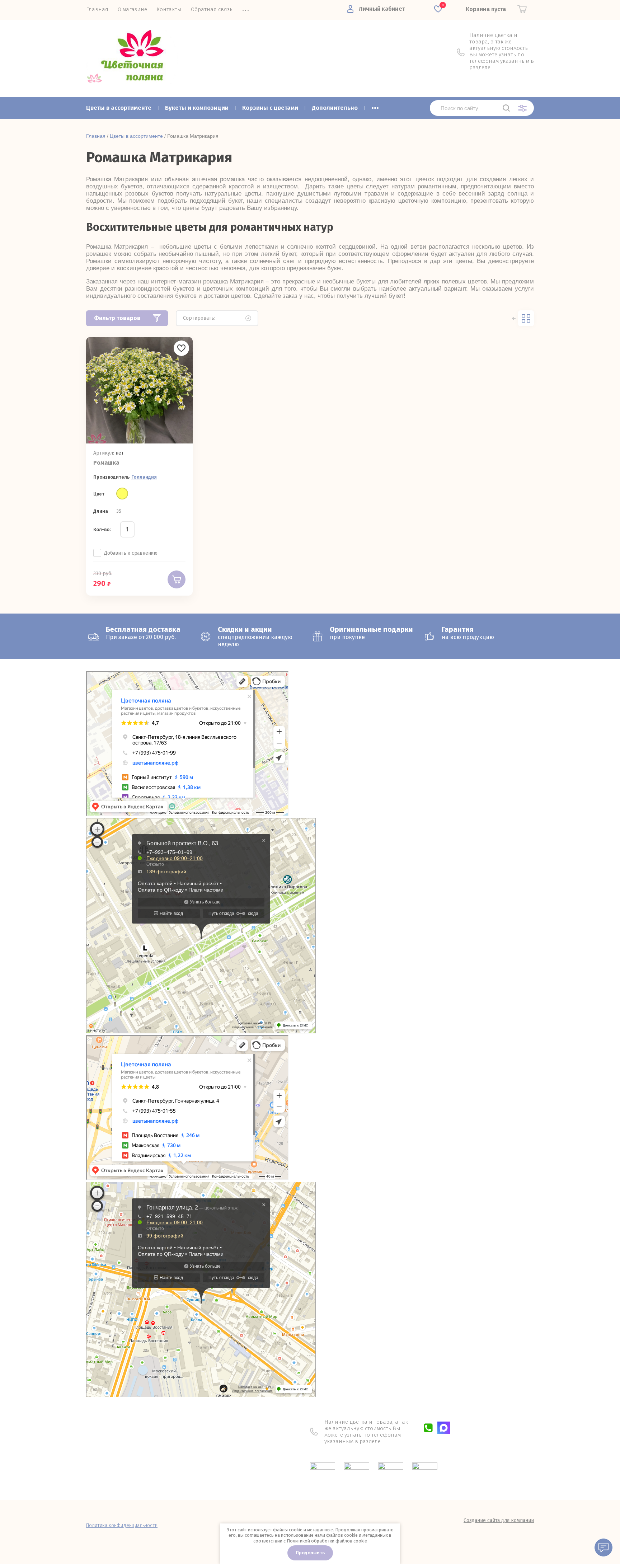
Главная (95, 136)
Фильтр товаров (117, 318)
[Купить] (176, 579)
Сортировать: (199, 318)
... (375, 106)
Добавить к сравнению (131, 553)
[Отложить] (181, 348)
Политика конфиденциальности (122, 1525)
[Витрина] (526, 318)
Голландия (144, 477)
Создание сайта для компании (499, 1520)
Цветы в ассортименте (136, 136)
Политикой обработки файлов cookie (327, 1541)
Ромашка (106, 462)
